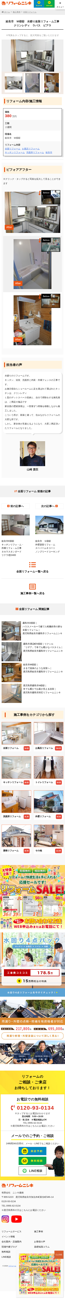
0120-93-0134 (35, 1108)
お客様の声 (39, 1241)
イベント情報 (8, 1236)
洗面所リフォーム (35, 152)
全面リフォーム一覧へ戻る (32, 571)
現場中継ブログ (9, 1246)
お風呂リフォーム (31, 148)
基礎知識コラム (42, 1246)
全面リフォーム (12, 148)
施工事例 (38, 1231)
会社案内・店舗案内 (11, 1241)
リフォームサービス (11, 1231)
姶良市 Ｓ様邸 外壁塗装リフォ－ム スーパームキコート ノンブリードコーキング (47, 546)
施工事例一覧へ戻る (33, 593)
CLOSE (59, 1255)
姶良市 (49, 152)
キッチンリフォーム (15, 152)
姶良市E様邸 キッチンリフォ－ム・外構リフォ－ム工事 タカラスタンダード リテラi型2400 (13, 548)
